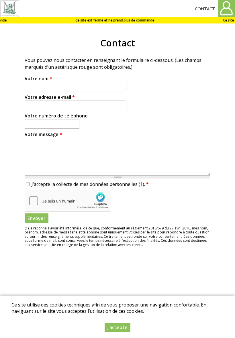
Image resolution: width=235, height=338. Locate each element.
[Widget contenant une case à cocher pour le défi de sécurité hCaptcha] (68, 201)
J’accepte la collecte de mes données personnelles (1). (90, 184)
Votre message (43, 134)
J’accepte (117, 327)
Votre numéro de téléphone (56, 116)
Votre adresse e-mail (50, 97)
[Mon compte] (226, 8)
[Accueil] (9, 8)
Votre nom (38, 78)
